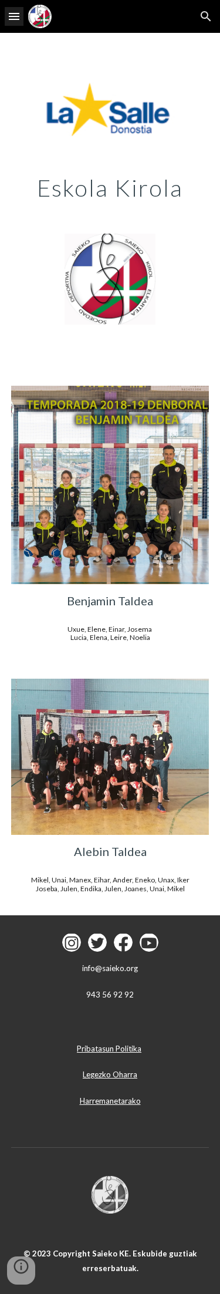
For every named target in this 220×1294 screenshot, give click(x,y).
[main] (110, 187)
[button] (14, 16)
